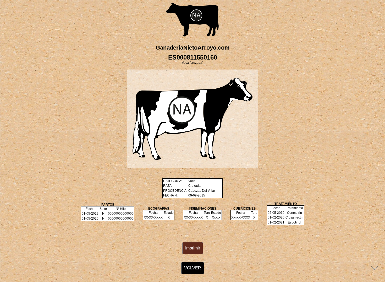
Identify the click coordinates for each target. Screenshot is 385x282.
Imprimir (192, 248)
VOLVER (192, 268)
